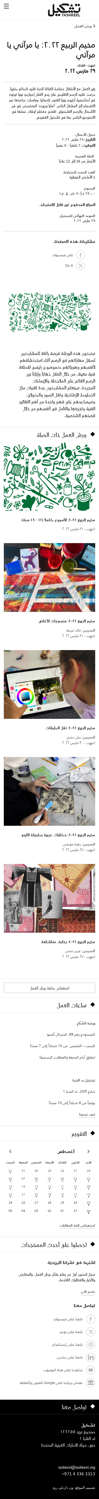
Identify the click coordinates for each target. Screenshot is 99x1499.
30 (88, 1210)
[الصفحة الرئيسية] (70, 10)
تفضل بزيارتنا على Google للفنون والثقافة (51, 1382)
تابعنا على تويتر (71, 1332)
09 (88, 1186)
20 (36, 1194)
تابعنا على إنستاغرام (67, 1344)
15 (10, 1186)
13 (36, 1186)
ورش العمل (83, 26)
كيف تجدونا (87, 1114)
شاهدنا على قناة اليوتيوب (62, 1370)
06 (36, 1178)
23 (88, 1202)
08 (10, 1178)
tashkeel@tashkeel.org (76, 1467)
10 (75, 1186)
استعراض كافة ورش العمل (49, 988)
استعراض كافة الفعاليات (77, 1225)
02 (88, 1178)
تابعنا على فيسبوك (68, 1319)
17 (75, 1194)
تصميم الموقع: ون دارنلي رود (73, 1488)
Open (6, 6)
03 (75, 1178)
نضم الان (88, 1291)
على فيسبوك (64, 255)
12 (49, 1186)
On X (70, 265)
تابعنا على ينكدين (69, 1357)
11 (62, 1186)
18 (62, 1194)
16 (88, 1194)
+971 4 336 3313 (78, 1473)
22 (10, 1194)
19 (49, 1194)
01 (10, 1170)
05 (49, 1178)
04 (62, 1178)
